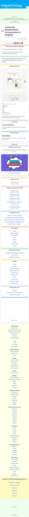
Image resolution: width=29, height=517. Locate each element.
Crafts (14, 264)
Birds (14, 383)
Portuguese (14, 437)
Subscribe (9, 52)
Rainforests (14, 400)
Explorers (14, 446)
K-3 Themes (14, 255)
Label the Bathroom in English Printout (14, 222)
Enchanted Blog (14, 337)
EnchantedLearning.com (20, 479)
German (14, 431)
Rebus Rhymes (14, 353)
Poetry (14, 277)
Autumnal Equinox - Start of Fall (14, 202)
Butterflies (14, 385)
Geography (14, 450)
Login (14, 52)
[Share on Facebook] (15, 43)
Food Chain (14, 392)
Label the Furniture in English (14, 215)
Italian (14, 433)
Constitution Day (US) (14, 198)
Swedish (14, 441)
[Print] (22, 43)
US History (14, 454)
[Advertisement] (14, 13)
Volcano (14, 423)
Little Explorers (14, 346)
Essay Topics (14, 362)
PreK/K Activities (14, 351)
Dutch (14, 427)
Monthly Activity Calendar (14, 331)
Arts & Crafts (15, 243)
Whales (14, 404)
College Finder (14, 463)
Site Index (14, 336)
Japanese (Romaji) (14, 435)
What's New (14, 327)
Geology (14, 413)
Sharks (14, 402)
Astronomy (14, 408)
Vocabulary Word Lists (14, 294)
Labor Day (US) (14, 190)
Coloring (14, 266)
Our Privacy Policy (14, 485)
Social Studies (14, 235)
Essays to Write (14, 274)
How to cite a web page (14, 482)
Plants (14, 398)
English (14, 231)
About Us (14, 493)
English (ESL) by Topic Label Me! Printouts (14, 219)
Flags (14, 448)
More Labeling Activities (22, 38)
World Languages (14, 233)
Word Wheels (14, 475)
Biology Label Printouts (14, 379)
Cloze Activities (14, 279)
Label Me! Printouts (14, 268)
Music (14, 246)
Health (14, 241)
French (14, 429)
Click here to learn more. (14, 22)
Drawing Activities (14, 281)
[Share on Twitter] (13, 43)
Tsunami (14, 421)
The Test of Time (14, 372)
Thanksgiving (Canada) (14, 207)
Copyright (4, 479)
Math (14, 237)
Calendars (14, 290)
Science (14, 239)
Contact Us (14, 490)
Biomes (14, 381)
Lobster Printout (14, 182)
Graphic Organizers (14, 270)
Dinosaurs (14, 387)
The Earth (14, 411)
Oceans (14, 419)
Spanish (15, 439)
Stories (14, 355)
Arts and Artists (14, 459)
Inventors (14, 452)
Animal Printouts (14, 377)
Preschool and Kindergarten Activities (14, 253)
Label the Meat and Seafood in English (14, 217)
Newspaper (14, 364)
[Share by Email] (20, 43)
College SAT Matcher (14, 257)
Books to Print (14, 272)
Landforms (14, 417)
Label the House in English (14, 224)
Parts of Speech (14, 368)
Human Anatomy (14, 394)
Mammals (14, 396)
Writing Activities (14, 283)
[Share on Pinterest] (18, 43)
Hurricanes (14, 415)
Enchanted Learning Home (14, 329)
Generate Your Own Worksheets (14, 292)
